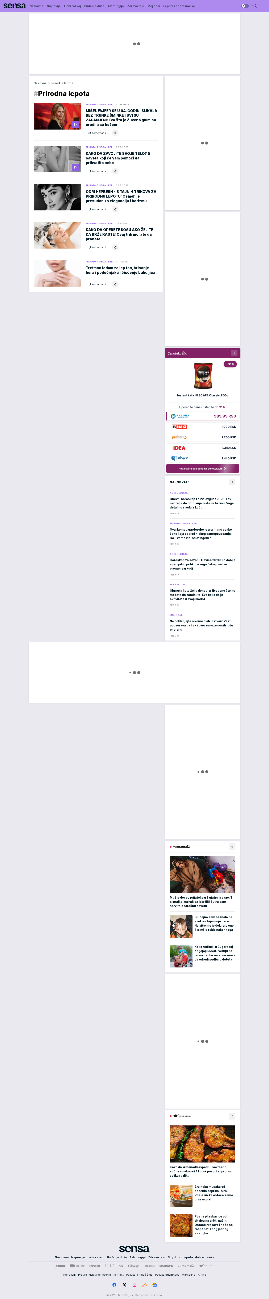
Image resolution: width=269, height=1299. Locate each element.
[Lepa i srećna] (149, 1265)
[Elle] (109, 1265)
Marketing (188, 1274)
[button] (97, 133)
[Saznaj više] (232, 846)
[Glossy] (133, 1265)
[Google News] (154, 1285)
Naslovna (40, 83)
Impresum (69, 1274)
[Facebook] (114, 1285)
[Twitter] (124, 1285)
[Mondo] (77, 1265)
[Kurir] (60, 1265)
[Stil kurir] (121, 1265)
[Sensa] (14, 5)
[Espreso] (95, 1265)
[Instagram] (134, 1285)
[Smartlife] (166, 1265)
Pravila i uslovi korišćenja (94, 1274)
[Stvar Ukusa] (206, 1265)
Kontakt (118, 1274)
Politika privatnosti (167, 1274)
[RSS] (144, 1285)
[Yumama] (186, 1265)
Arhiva (202, 1274)
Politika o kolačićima (139, 1274)
